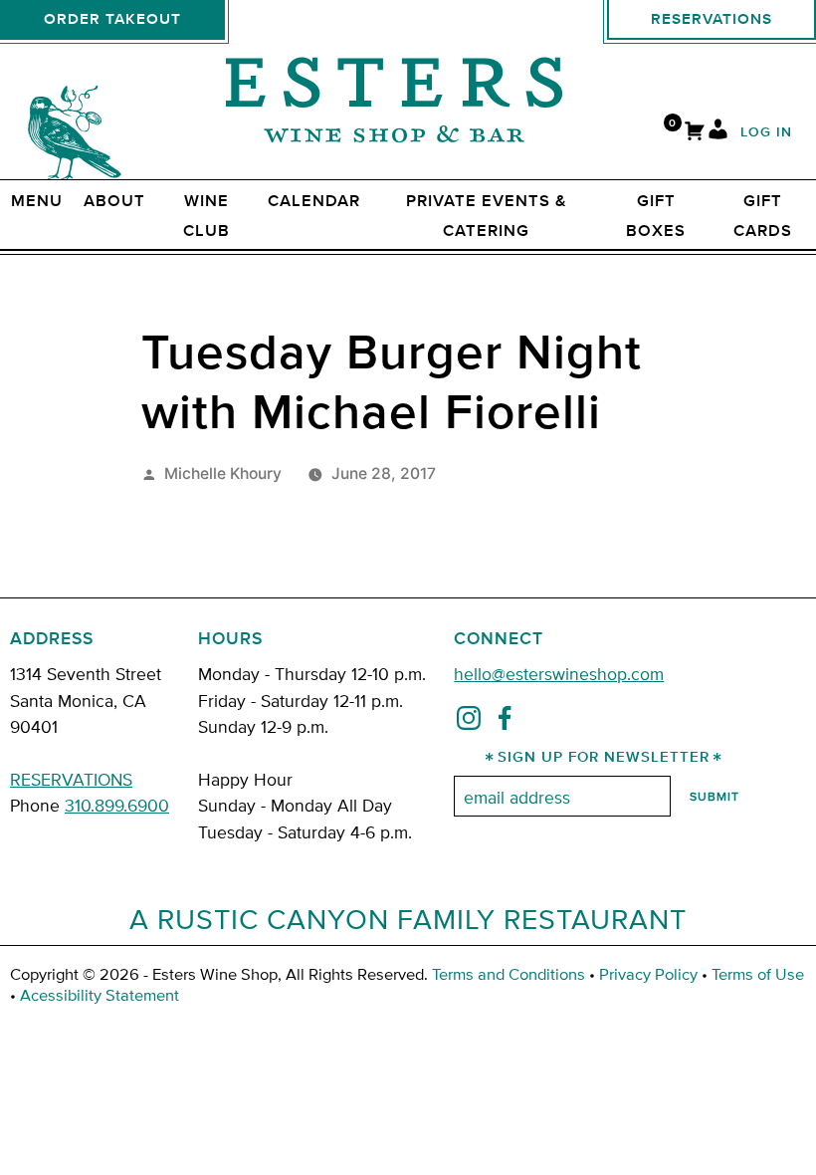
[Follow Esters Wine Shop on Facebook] (504, 722)
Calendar (314, 201)
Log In (766, 132)
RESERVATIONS (71, 778)
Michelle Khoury (223, 473)
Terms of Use (758, 973)
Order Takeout (112, 19)
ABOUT (114, 201)
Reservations (711, 19)
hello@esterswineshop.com (559, 672)
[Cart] (695, 132)
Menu (37, 201)
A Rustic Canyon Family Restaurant (408, 918)
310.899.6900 (117, 804)
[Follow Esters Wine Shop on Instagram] (469, 722)
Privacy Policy (648, 973)
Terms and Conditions (508, 973)
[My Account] (718, 133)
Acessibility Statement (99, 994)
